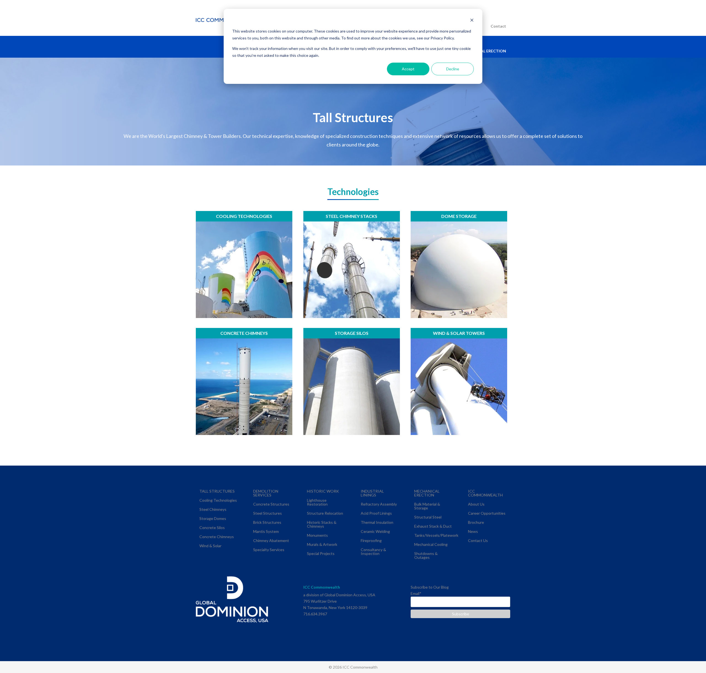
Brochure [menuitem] (476, 522)
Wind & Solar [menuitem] (210, 545)
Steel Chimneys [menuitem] (212, 509)
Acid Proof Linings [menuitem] (376, 513)
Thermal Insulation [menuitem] (377, 522)
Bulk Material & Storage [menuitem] (427, 506)
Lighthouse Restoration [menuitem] (317, 502)
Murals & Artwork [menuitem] (322, 544)
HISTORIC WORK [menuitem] (323, 491)
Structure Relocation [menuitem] (325, 513)
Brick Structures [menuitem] (267, 522)
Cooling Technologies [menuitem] (218, 500)
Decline (452, 68)
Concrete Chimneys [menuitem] (216, 536)
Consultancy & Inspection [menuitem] (373, 551)
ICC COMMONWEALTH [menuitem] (485, 493)
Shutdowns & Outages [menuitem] (426, 555)
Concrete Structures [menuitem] (271, 504)
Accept (408, 68)
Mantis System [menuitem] (266, 531)
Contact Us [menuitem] (478, 540)
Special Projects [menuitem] (321, 553)
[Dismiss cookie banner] (472, 20)
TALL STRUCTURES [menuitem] (217, 491)
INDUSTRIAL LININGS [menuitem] (372, 493)
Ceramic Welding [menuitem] (375, 531)
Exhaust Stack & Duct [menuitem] (433, 526)
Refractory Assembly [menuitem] (379, 504)
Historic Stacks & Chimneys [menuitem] (321, 524)
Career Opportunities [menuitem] (487, 513)
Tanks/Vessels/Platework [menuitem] (436, 535)
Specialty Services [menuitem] (268, 549)
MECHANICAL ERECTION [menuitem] (482, 51)
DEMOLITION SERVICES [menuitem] (265, 493)
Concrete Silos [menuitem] (212, 527)
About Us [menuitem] (476, 504)
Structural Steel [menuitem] (428, 517)
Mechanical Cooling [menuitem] (431, 544)
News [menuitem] (473, 531)
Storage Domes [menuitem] (212, 518)
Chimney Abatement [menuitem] (271, 540)
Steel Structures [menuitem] (267, 513)
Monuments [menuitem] (317, 535)
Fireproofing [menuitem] (371, 540)
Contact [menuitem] (498, 26)
